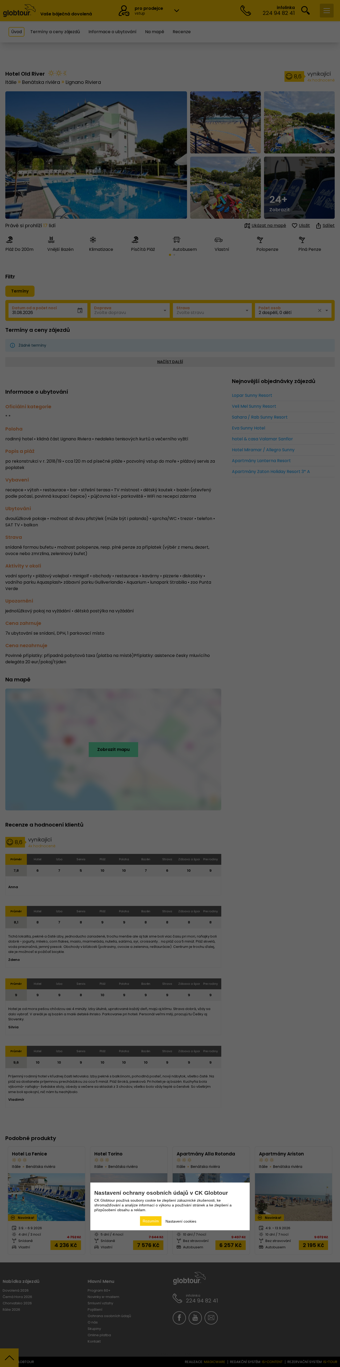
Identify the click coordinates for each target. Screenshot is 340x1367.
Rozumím (151, 1221)
